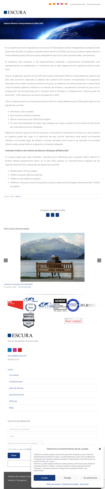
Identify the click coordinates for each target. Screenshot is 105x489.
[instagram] (15, 350)
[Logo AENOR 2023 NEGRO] (60, 300)
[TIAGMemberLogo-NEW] (46, 303)
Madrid (11, 480)
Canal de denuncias (77, 4)
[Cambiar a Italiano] (66, 4)
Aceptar (44, 478)
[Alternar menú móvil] (100, 13)
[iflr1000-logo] (88, 304)
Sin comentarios (25, 287)
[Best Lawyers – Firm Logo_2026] (73, 319)
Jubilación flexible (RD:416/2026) (18, 284)
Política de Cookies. (47, 461)
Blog (11, 407)
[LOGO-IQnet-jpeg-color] (73, 300)
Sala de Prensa (16, 388)
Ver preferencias (90, 478)
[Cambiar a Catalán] (54, 4)
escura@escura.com (17, 355)
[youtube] (20, 350)
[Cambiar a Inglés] (58, 4)
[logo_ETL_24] (15, 302)
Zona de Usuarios (94, 4)
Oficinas (13, 401)
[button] (100, 449)
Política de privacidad (70, 484)
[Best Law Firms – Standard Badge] (29, 314)
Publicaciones (15, 381)
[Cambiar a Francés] (62, 4)
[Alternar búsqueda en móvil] (95, 13)
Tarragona (21, 480)
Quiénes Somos (16, 394)
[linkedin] (10, 350)
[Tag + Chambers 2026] (30, 298)
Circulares (14, 375)
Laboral (18, 196)
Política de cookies (53, 484)
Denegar (67, 478)
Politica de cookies (17, 476)
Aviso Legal (84, 484)
